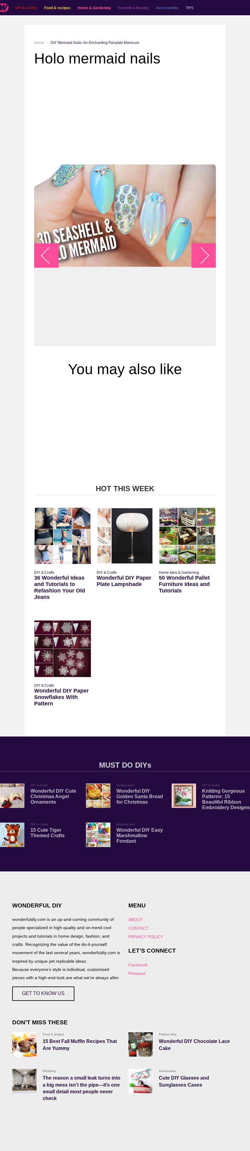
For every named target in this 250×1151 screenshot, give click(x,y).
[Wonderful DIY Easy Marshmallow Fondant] (98, 835)
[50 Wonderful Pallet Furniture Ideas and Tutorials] (187, 535)
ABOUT (135, 919)
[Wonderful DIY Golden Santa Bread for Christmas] (98, 796)
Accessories (167, 8)
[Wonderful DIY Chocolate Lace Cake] (140, 1044)
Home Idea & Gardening (179, 572)
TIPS (190, 8)
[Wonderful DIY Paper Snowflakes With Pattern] (62, 648)
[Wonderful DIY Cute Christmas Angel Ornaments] (12, 796)
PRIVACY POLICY (145, 936)
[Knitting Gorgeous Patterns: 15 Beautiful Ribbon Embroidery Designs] (184, 796)
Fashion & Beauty (133, 8)
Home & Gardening (94, 8)
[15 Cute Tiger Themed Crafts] (12, 835)
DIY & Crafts (26, 8)
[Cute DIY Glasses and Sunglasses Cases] (140, 1081)
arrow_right (200, 255)
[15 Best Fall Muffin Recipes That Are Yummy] (24, 1044)
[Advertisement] (125, 115)
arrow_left (49, 255)
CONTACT (138, 928)
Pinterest (136, 973)
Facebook (138, 964)
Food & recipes (57, 8)
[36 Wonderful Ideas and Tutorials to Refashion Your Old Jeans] (62, 535)
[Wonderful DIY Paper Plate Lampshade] (125, 535)
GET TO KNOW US (43, 993)
